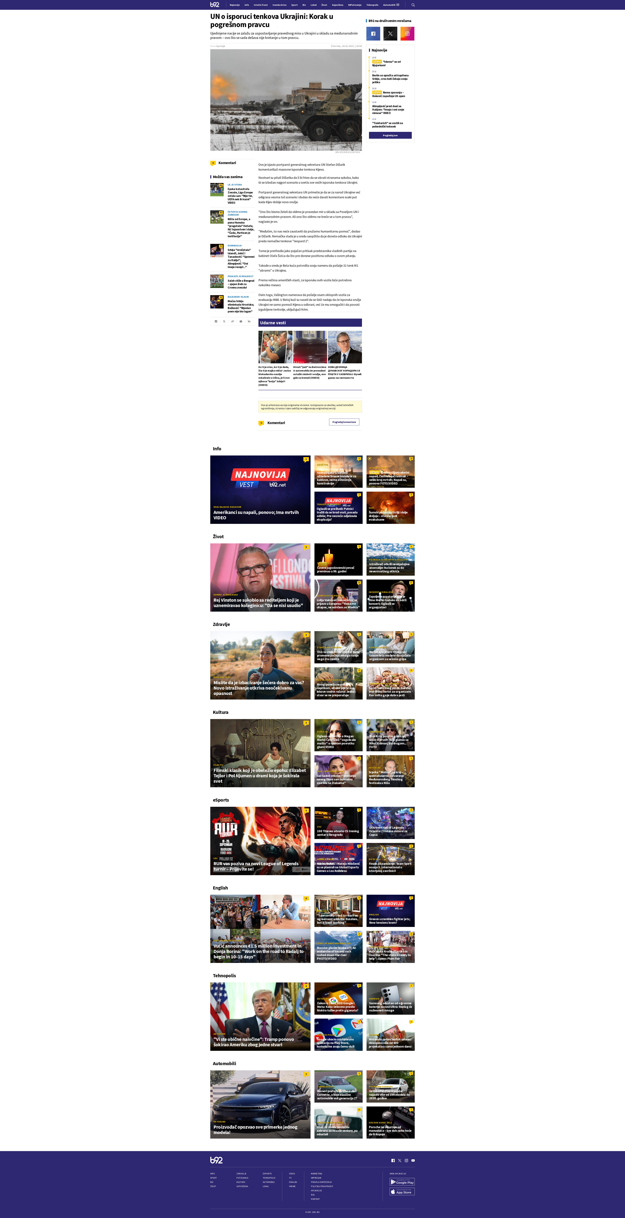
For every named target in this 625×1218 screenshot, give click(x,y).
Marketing (316, 1173)
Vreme (292, 1186)
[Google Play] (402, 1182)
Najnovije (235, 4)
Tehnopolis (269, 1177)
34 (221, 297)
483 (220, 185)
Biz (212, 1182)
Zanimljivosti (325, 1086)
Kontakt (315, 1199)
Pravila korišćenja (321, 1182)
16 (359, 582)
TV (290, 1177)
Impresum (316, 1177)
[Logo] (214, 5)
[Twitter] (390, 34)
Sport (213, 1177)
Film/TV (218, 764)
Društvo (322, 464)
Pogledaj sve (390, 135)
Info (212, 1173)
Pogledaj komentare (344, 422)
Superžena (242, 1186)
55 (221, 246)
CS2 (319, 826)
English (322, 911)
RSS (313, 1194)
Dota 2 (373, 859)
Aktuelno (375, 767)
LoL (216, 858)
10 (411, 458)
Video (292, 1173)
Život (213, 1186)
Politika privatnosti (322, 1186)
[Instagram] (407, 34)
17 (411, 582)
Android (374, 998)
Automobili (269, 1182)
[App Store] (402, 1192)
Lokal (266, 1186)
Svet (372, 507)
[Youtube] (413, 1160)
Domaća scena (325, 859)
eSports (267, 1173)
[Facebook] (373, 34)
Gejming (374, 1034)
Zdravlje (241, 1173)
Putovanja (242, 1177)
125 (220, 277)
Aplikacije (316, 1190)
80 (221, 212)
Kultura (240, 1182)
